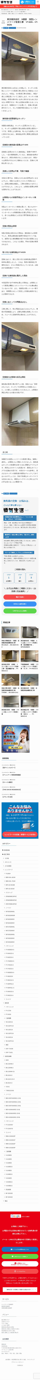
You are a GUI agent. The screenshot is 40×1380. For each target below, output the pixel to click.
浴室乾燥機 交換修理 (7, 1308)
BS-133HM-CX (10, 1071)
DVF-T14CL (9, 1052)
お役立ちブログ (5, 1321)
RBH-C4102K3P (10, 1147)
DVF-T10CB (9, 1048)
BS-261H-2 (9, 1083)
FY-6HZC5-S (9, 957)
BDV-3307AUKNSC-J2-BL (13, 1102)
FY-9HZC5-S (9, 995)
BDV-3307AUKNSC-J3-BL (13, 1105)
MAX (7, 1060)
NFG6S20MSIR (10, 915)
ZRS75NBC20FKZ (11, 904)
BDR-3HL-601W (10, 877)
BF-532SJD (9, 1193)
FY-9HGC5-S (9, 991)
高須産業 (8, 1189)
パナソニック (10, 946)
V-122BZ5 (9, 1155)
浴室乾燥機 (8, 1056)
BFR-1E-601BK (10, 885)
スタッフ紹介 (5, 1323)
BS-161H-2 (9, 1075)
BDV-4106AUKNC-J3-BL (13, 1117)
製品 (6, 1201)
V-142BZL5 (9, 1166)
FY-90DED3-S (10, 972)
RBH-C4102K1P (10, 1140)
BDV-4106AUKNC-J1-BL (13, 1109)
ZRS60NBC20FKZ (11, 896)
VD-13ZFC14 (10, 1033)
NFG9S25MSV (10, 938)
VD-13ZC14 (9, 1029)
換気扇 (7, 1003)
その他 (7, 858)
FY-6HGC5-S (9, 953)
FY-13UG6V (9, 1124)
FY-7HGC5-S (9, 965)
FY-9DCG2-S (9, 980)
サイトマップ (31, 1359)
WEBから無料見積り (20, 604)
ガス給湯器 (8, 866)
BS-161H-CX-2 (10, 1079)
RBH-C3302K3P (10, 1136)
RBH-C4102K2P (10, 1144)
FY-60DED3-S (10, 949)
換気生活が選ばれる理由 (8, 1327)
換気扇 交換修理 (6, 1306)
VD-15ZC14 (9, 1037)
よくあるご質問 (5, 1325)
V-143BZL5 (9, 1174)
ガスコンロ (8, 862)
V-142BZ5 (9, 1163)
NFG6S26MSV (10, 923)
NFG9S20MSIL (10, 934)
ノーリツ (8, 908)
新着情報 (7, 850)
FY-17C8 (8, 1010)
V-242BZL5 (9, 1182)
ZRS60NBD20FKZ (11, 900)
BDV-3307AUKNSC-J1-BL (13, 1098)
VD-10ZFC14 (10, 1026)
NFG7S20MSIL (10, 927)
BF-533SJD (9, 1197)
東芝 (7, 1045)
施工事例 (6, 27)
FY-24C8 (8, 1014)
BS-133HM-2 (9, 1067)
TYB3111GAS (10, 1090)
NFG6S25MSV (10, 919)
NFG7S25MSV (10, 930)
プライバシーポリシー (18, 1362)
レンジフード (12, 27)
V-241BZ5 (9, 1178)
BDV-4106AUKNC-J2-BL (13, 1113)
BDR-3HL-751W (10, 881)
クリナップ (9, 892)
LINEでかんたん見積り (20, 611)
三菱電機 (8, 1018)
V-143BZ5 (9, 1170)
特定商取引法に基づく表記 (8, 1330)
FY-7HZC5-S (9, 968)
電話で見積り (20, 597)
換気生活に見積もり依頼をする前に (10, 1329)
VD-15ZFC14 (10, 1041)
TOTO (7, 1086)
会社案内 (7, 1359)
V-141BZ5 (9, 1159)
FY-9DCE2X (9, 976)
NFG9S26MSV (10, 942)
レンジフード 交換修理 (7, 1304)
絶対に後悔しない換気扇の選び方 (10, 1332)
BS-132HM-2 (9, 1064)
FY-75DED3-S (10, 961)
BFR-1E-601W (10, 888)
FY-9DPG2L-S (10, 987)
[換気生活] (6, 2)
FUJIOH (8, 873)
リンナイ (8, 999)
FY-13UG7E (9, 1128)
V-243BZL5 (9, 1185)
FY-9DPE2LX (9, 984)
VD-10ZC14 (9, 1022)
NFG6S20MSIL (10, 911)
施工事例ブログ (5, 1319)
